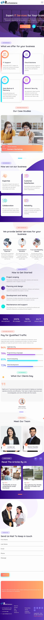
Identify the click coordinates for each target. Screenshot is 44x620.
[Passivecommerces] (9, 2)
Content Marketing (14, 149)
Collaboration (7, 205)
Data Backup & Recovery (8, 89)
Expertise (6, 181)
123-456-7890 (5, 611)
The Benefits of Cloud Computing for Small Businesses (9, 486)
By (3, 482)
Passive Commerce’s (38, 616)
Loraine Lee (11, 447)
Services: (4, 148)
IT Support (7, 62)
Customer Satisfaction (29, 182)
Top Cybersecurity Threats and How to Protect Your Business (33, 486)
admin (5, 482)
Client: (3, 146)
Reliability (28, 205)
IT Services (20, 15)
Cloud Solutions (30, 62)
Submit (4, 574)
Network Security (31, 88)
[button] (20, 158)
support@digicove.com (7, 613)
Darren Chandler (33, 447)
